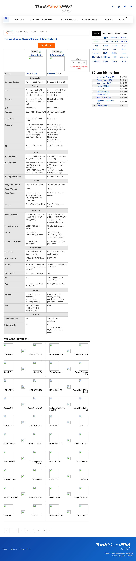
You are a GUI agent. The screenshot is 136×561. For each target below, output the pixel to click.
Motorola (96, 57)
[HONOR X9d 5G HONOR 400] (25, 473)
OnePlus (96, 49)
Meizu (105, 61)
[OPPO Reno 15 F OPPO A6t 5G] (67, 509)
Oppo (96, 41)
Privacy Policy (25, 549)
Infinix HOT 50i (55, 462)
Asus (124, 49)
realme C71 (54, 480)
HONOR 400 (9, 426)
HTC (114, 57)
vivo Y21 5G (83, 426)
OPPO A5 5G (54, 497)
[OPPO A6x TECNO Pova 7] (25, 509)
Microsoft (124, 57)
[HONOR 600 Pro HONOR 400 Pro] (67, 348)
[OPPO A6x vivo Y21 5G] (67, 419)
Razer (114, 61)
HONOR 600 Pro (35, 354)
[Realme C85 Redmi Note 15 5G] (25, 401)
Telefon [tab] (96, 33)
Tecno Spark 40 (56, 372)
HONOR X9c (9, 390)
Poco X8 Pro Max (11, 497)
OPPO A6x (53, 426)
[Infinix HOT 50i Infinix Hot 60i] (67, 455)
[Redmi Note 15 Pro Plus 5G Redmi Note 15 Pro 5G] (67, 401)
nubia (124, 53)
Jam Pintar (43, 31)
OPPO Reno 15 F (56, 515)
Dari (31, 74)
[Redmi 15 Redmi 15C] (25, 366)
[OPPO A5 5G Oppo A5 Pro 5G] (67, 491)
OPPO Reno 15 (10, 444)
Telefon (9, 32)
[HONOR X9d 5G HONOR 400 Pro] (67, 437)
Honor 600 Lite (103, 86)
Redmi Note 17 (103, 106)
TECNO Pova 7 (36, 515)
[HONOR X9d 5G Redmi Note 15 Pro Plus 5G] (67, 383)
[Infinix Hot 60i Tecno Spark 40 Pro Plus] (25, 455)
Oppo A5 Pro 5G (81, 497)
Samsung (114, 37)
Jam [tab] (125, 33)
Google (105, 49)
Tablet (33, 31)
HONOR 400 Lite (35, 426)
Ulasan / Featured (41, 20)
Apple (105, 37)
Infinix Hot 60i (9, 462)
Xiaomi (105, 41)
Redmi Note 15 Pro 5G (80, 409)
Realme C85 (9, 408)
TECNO (115, 45)
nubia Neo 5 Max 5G (105, 77)
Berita (18, 20)
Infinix (105, 45)
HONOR (114, 41)
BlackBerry (105, 57)
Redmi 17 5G (102, 94)
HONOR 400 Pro (81, 354)
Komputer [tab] (107, 33)
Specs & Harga (68, 20)
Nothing (96, 61)
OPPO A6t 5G (82, 515)
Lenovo (96, 53)
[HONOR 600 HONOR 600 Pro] (25, 348)
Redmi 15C (38, 372)
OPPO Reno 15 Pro (34, 444)
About (5, 549)
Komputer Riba (21, 31)
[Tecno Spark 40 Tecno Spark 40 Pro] (67, 366)
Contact (14, 549)
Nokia (114, 53)
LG (114, 49)
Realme (124, 41)
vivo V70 (100, 89)
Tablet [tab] (118, 33)
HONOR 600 (9, 354)
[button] (6, 19)
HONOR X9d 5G (36, 390)
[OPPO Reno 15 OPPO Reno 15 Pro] (25, 437)
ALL (96, 37)
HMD (105, 53)
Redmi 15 (7, 372)
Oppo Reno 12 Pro (104, 83)
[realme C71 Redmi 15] (67, 473)
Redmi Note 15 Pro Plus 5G (80, 391)
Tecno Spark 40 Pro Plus (35, 463)
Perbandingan (90, 20)
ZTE (124, 61)
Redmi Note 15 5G (35, 408)
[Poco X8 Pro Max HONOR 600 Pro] (25, 491)
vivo (96, 45)
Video (108, 20)
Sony (124, 45)
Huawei (124, 37)
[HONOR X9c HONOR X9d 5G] (25, 383)
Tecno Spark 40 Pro (81, 373)
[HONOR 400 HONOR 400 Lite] (25, 419)
